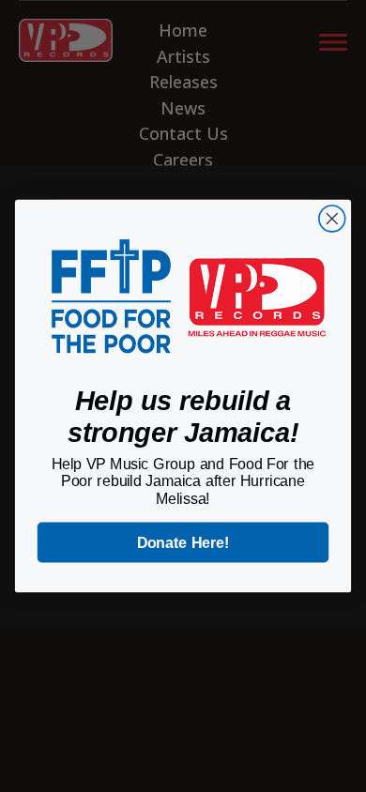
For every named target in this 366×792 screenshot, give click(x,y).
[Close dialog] (332, 219)
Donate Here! (183, 542)
